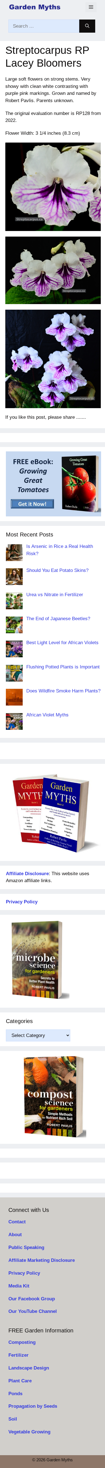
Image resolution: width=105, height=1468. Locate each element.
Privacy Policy (24, 1273)
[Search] (87, 26)
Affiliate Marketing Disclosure (41, 1260)
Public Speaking (26, 1247)
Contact (17, 1221)
